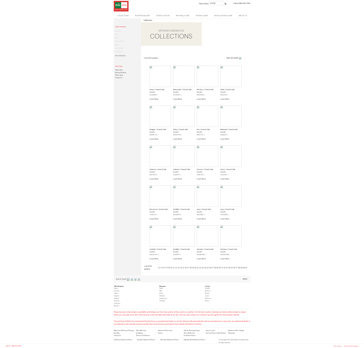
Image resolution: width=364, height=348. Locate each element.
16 (186, 268)
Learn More (154, 99)
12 (176, 268)
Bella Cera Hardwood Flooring (124, 330)
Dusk (161, 293)
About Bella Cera (189, 333)
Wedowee (208, 298)
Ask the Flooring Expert (192, 330)
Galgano (116, 296)
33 (227, 268)
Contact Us (118, 77)
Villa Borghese (119, 286)
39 (241, 268)
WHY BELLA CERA (183, 15)
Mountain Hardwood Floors (169, 339)
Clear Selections (120, 55)
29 (217, 268)
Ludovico (117, 303)
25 (208, 268)
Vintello (207, 288)
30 (220, 268)
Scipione (117, 301)
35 (232, 268)
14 (181, 268)
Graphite (162, 301)
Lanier (207, 296)
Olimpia (116, 298)
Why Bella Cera (141, 330)
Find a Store (119, 75)
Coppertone (163, 298)
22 (200, 268)
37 (237, 268)
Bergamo (162, 286)
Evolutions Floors (189, 335)
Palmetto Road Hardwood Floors (194, 339)
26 (210, 268)
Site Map (117, 333)
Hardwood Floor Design (236, 330)
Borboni (207, 291)
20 (196, 268)
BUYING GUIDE (202, 15)
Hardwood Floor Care (165, 330)
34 (229, 268)
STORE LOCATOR (162, 15)
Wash (161, 288)
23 (203, 268)
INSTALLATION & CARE (223, 15)
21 (198, 268)
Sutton (207, 301)
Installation (139, 333)
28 (215, 268)
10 (171, 268)
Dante (116, 288)
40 (244, 268)
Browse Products (120, 72)
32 (225, 268)
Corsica (207, 286)
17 (188, 268)
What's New (119, 70)
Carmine (116, 291)
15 (183, 268)
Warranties (231, 333)
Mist (160, 291)
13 (179, 268)
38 (239, 268)
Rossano (116, 306)
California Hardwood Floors (123, 339)
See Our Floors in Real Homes (216, 333)
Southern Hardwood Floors (146, 339)
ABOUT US (243, 15)
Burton (207, 293)
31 (222, 268)
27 (212, 268)
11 (174, 268)
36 (234, 268)
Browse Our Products (351, 346)
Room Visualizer (142, 15)
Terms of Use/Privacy (143, 335)
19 (193, 268)
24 (205, 268)
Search (160, 333)
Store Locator (210, 330)
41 (246, 268)
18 (191, 268)
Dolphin (162, 296)
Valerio (116, 293)
